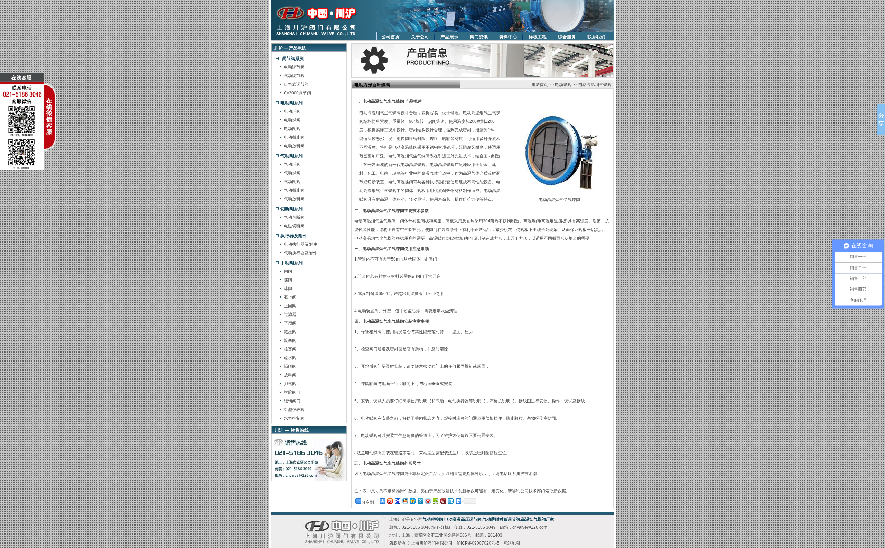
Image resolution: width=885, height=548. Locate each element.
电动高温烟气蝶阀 (595, 84)
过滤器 (290, 314)
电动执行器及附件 (300, 244)
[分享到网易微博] (427, 500)
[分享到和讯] (443, 500)
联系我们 (596, 36)
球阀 (288, 288)
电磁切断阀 (294, 225)
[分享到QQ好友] (405, 500)
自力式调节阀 (296, 84)
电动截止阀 (294, 137)
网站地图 (511, 543)
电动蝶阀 (292, 120)
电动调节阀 (294, 67)
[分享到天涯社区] (450, 500)
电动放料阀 (294, 146)
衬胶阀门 (292, 392)
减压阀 (290, 331)
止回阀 (290, 305)
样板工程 (538, 36)
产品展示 (449, 36)
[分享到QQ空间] (412, 500)
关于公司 (420, 36)
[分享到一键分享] (382, 500)
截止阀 (290, 297)
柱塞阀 (290, 349)
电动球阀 (292, 111)
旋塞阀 (290, 340)
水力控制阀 (294, 418)
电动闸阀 (292, 128)
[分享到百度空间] (435, 500)
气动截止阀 (294, 190)
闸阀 (288, 271)
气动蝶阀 (292, 173)
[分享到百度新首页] (397, 500)
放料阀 (290, 375)
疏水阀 (290, 357)
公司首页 (391, 36)
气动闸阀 (292, 181)
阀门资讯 (479, 36)
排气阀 (290, 383)
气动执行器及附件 (300, 252)
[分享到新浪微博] (389, 500)
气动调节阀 (294, 75)
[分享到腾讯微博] (420, 500)
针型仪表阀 (294, 409)
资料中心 (508, 36)
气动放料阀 (294, 199)
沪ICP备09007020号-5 (478, 543)
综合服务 (567, 36)
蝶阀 (288, 279)
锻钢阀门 (292, 401)
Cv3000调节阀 (297, 93)
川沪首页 (539, 84)
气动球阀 (292, 164)
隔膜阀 (290, 366)
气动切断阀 (294, 217)
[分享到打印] (458, 500)
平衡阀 (290, 323)
